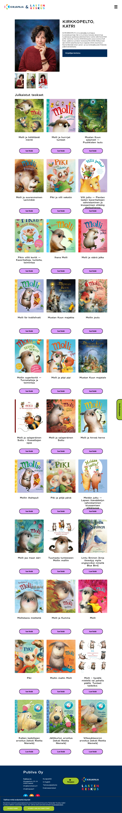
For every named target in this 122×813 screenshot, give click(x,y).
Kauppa (70, 782)
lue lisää (29, 151)
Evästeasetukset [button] (57, 804)
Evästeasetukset (49, 788)
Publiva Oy (27, 779)
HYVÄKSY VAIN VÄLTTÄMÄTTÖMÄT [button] (39, 808)
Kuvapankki (47, 779)
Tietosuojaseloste (50, 785)
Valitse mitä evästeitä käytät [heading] (16, 799)
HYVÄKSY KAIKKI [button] (13, 808)
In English (46, 782)
